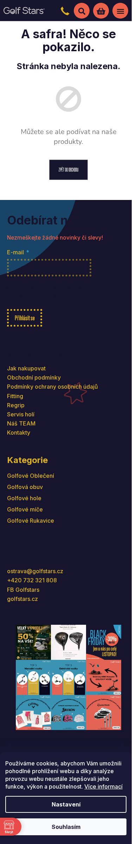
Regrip (16, 405)
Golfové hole (24, 498)
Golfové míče (25, 509)
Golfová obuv (25, 486)
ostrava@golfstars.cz (35, 571)
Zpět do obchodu (68, 170)
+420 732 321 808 (32, 580)
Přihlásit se (25, 318)
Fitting (15, 396)
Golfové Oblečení (30, 475)
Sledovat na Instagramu (74, 740)
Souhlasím (66, 826)
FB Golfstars (23, 589)
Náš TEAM (21, 423)
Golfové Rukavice (30, 520)
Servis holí (20, 414)
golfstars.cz (22, 598)
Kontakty (18, 432)
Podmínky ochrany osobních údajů (52, 386)
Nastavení (66, 804)
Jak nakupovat (26, 368)
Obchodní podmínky (34, 377)
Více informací (103, 786)
